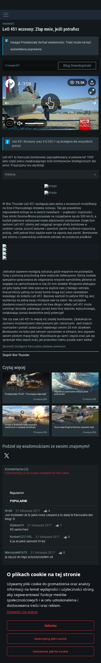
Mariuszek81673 (16, 552)
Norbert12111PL (21, 537)
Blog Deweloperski (77, 65)
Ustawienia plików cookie (50, 651)
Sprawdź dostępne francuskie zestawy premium (34, 346)
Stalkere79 (17, 525)
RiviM (8, 511)
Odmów (50, 625)
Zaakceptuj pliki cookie (50, 638)
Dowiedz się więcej (22, 612)
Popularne (18, 501)
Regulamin (17, 493)
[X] (6, 455)
